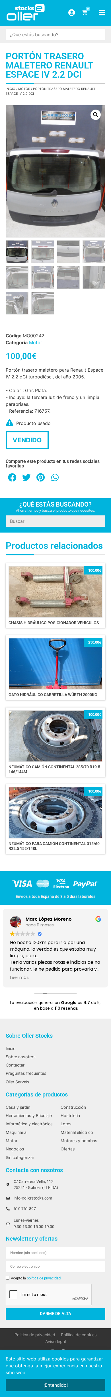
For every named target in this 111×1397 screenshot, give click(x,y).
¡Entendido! (56, 1385)
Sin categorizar (20, 1157)
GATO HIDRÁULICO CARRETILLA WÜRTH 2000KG (53, 694)
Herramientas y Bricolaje (29, 1115)
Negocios (15, 1148)
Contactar (15, 1065)
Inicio (10, 89)
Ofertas (68, 1148)
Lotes (66, 1123)
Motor (24, 89)
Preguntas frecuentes (26, 1073)
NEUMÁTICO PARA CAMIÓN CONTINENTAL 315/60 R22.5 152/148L (54, 846)
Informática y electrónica (29, 1123)
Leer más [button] (19, 977)
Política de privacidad (35, 1334)
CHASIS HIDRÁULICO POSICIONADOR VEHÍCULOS (54, 622)
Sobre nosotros (21, 1056)
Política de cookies (79, 1334)
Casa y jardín (18, 1107)
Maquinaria (16, 1132)
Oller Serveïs (17, 1081)
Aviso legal (55, 1341)
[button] (96, 115)
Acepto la (36, 1278)
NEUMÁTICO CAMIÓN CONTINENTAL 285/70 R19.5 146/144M (54, 769)
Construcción (73, 1107)
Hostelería (70, 1115)
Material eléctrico (77, 1132)
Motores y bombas (79, 1140)
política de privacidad (44, 1278)
